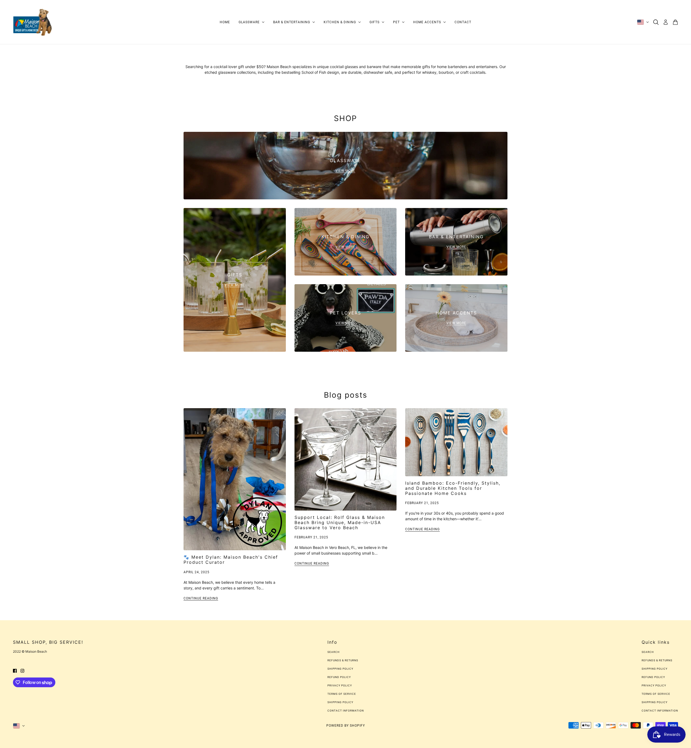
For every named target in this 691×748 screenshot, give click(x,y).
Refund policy (339, 677)
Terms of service (341, 693)
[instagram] (22, 670)
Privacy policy (339, 685)
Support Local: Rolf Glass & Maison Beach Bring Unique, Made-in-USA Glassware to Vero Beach (339, 522)
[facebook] (15, 670)
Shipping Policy (340, 668)
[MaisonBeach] (32, 22)
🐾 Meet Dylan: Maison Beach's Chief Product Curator (231, 559)
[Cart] (675, 22)
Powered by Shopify (345, 725)
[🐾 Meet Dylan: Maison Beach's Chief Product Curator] (235, 479)
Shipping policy (340, 702)
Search (333, 651)
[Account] (665, 22)
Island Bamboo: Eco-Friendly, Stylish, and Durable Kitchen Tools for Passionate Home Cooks (452, 488)
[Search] (656, 22)
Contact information (345, 710)
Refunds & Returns (342, 660)
